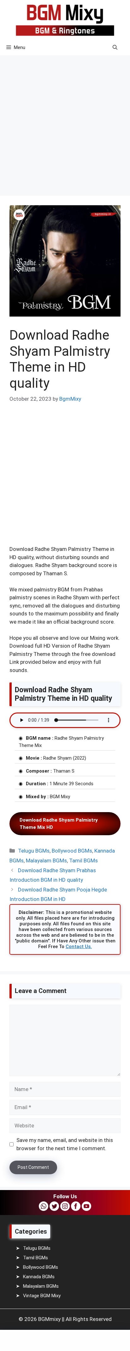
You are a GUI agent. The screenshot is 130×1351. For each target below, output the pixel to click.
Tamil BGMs (83, 860)
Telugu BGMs (34, 851)
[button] (115, 47)
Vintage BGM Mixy (42, 1296)
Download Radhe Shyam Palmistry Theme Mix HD (59, 823)
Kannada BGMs (39, 1277)
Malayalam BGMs (46, 860)
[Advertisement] (65, 121)
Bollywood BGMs (72, 851)
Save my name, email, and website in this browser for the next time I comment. (64, 1144)
